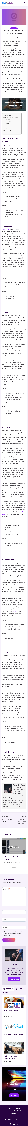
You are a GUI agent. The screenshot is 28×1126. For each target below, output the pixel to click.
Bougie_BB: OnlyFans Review (13, 1034)
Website (5, 927)
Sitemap (14, 1113)
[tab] (12, 867)
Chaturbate (8, 125)
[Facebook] (10, 1124)
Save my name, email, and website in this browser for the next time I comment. (14, 933)
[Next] (24, 852)
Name (5, 912)
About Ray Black (10, 132)
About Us (10, 1109)
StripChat (7, 123)
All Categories (7, 1111)
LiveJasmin (8, 121)
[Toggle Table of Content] (18, 115)
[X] (14, 1124)
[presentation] (14, 846)
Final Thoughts (7, 131)
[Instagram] (17, 1124)
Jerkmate (7, 119)
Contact (17, 1109)
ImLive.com (7, 129)
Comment (6, 889)
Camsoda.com (8, 127)
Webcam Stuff (14, 27)
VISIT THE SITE (14, 221)
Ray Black (10, 37)
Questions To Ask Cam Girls (7, 819)
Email (5, 920)
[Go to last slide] (4, 852)
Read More (8, 1016)
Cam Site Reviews (19, 1111)
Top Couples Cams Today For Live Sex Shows (21, 820)
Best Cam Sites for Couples (10, 117)
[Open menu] (24, 3)
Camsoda (15, 611)
